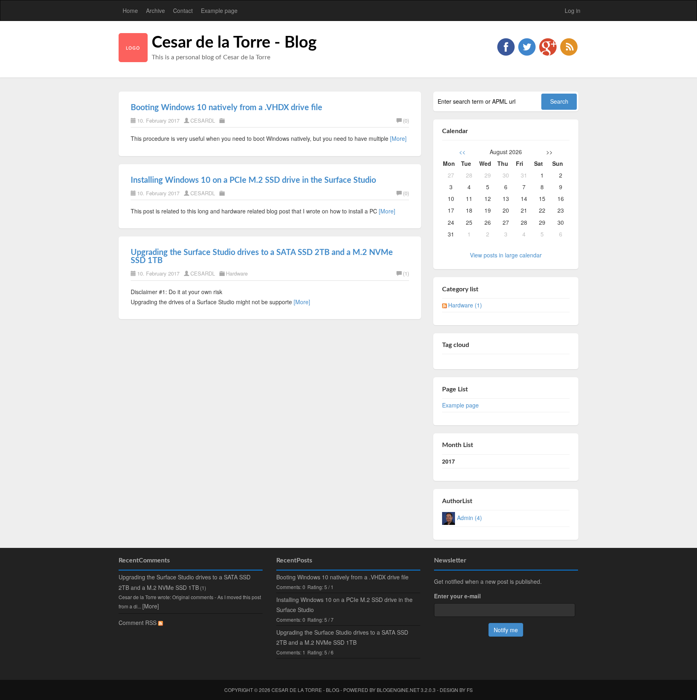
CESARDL (202, 120)
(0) (406, 120)
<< (462, 152)
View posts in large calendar (506, 255)
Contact (183, 10)
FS (470, 689)
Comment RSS (138, 623)
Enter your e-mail (457, 596)
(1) (406, 273)
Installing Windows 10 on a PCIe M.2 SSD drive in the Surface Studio (253, 180)
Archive (155, 10)
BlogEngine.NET (398, 689)
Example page (219, 10)
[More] (398, 138)
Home (130, 10)
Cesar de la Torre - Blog (234, 43)
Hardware (237, 273)
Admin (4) (469, 518)
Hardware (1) (465, 305)
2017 (448, 461)
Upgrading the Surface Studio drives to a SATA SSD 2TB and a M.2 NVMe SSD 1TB (342, 637)
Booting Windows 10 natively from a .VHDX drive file (226, 108)
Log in (572, 10)
